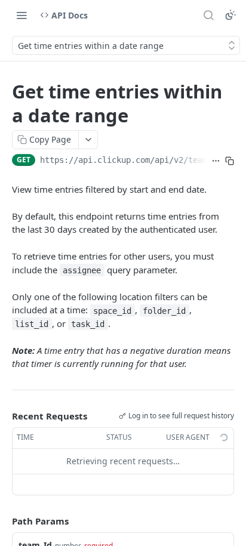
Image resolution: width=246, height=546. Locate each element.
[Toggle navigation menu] (21, 14)
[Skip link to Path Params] (3, 521)
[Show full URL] (215, 161)
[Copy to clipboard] (229, 161)
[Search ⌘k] (208, 14)
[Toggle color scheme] (230, 14)
